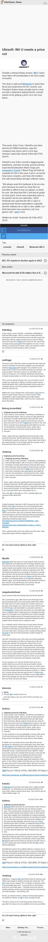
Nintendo (27, 84)
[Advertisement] (23, 21)
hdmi (20, 342)
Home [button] (45, 4)
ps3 (37, 393)
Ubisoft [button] (20, 247)
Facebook (24, 230)
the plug (5, 633)
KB (36, 493)
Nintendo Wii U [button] (36, 247)
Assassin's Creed (11, 170)
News (8, 928)
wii (17, 600)
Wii (35, 73)
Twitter (24, 236)
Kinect (10, 747)
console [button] (7, 247)
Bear (4, 510)
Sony (29, 576)
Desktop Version (24, 928)
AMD (4, 771)
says (16, 212)
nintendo (9, 610)
